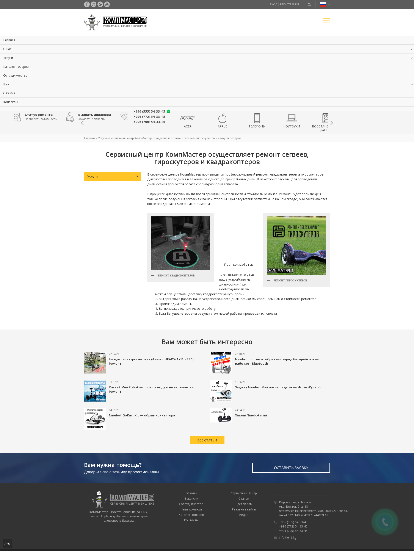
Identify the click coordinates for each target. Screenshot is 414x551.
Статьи (243, 498)
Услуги (8, 58)
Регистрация (289, 4)
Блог (6, 84)
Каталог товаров (16, 66)
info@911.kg (287, 537)
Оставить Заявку (291, 467)
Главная (9, 40)
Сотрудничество (15, 75)
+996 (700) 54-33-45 (293, 530)
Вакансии (191, 498)
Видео (243, 514)
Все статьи (207, 440)
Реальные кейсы (244, 509)
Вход (273, 4)
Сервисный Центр (244, 493)
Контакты (10, 102)
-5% (7, 543)
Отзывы (9, 93)
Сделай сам (243, 503)
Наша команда (191, 509)
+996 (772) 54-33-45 (293, 526)
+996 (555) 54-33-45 (149, 111)
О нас (7, 49)
